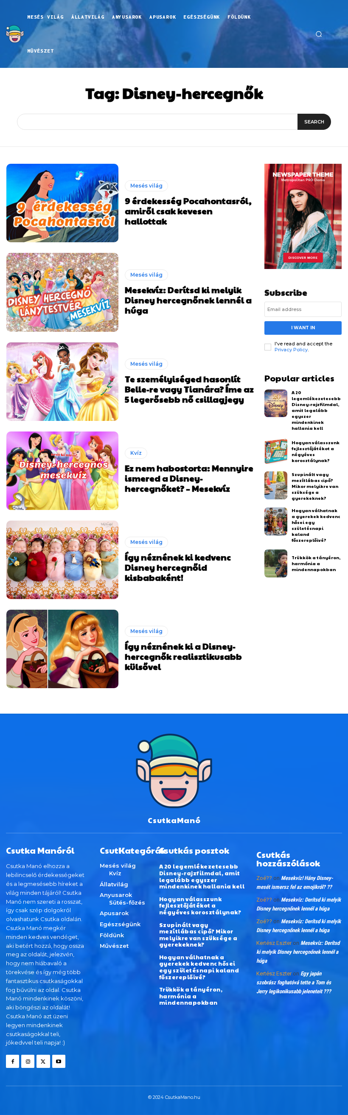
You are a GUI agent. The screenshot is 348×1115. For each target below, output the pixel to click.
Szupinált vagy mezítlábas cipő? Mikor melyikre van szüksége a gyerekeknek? (315, 486)
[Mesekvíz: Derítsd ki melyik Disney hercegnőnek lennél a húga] (62, 292)
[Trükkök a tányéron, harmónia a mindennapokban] (276, 563)
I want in (303, 328)
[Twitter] (43, 1061)
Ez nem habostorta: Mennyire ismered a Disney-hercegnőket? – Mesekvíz (189, 478)
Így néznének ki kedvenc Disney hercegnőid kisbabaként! (178, 567)
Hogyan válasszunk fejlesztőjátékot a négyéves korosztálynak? (200, 905)
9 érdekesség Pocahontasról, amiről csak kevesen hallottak (188, 211)
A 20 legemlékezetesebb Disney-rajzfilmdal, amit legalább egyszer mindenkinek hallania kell (316, 410)
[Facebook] (12, 1061)
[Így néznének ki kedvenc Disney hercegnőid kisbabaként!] (62, 560)
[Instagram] (27, 1061)
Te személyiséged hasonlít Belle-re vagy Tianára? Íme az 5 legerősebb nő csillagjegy (189, 389)
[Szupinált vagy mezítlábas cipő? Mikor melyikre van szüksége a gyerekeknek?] (276, 485)
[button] (318, 33)
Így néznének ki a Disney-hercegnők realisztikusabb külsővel (183, 656)
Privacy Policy (291, 350)
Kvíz (136, 453)
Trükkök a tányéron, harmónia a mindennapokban (316, 563)
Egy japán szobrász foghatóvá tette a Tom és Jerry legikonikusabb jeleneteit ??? (293, 982)
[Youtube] (58, 1061)
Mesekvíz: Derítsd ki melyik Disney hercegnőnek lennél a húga (188, 300)
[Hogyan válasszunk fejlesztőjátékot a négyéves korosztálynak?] (276, 451)
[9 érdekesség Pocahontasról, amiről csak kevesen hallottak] (62, 203)
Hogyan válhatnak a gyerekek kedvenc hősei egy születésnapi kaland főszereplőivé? (316, 525)
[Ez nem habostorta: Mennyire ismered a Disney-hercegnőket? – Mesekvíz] (62, 470)
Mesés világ (146, 185)
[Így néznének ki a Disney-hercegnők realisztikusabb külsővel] (62, 649)
